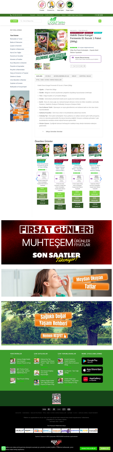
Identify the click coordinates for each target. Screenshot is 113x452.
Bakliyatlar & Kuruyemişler (18, 86)
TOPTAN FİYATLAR (40, 207)
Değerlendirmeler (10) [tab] (61, 76)
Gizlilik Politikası (49, 15)
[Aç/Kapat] (43, 132)
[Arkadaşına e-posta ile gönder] (78, 66)
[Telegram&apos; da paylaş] (84, 66)
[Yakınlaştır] (37, 59)
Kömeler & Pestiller (16, 59)
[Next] (64, 45)
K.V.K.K (58, 15)
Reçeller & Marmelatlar (17, 69)
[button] (37, 179)
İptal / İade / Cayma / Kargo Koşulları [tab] (49, 80)
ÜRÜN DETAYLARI (40, 201)
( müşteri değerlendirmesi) (86, 47)
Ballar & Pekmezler (16, 42)
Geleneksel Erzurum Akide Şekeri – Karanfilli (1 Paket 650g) (58, 168)
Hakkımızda (40, 15)
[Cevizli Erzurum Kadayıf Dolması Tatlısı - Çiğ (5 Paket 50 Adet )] (40, 150)
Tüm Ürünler (14, 35)
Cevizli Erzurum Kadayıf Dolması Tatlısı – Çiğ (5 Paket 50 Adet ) (40, 168)
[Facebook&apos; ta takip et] (95, 15)
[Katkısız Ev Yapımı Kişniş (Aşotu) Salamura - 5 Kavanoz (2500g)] (75, 150)
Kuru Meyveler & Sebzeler (18, 63)
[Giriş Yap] (100, 21)
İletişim (64, 15)
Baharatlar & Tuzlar (16, 39)
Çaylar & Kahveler (16, 46)
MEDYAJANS (60, 436)
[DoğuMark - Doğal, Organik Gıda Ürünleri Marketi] (56, 21)
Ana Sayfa (73, 30)
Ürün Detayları (40, 195)
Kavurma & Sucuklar (16, 56)
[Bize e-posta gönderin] (100, 15)
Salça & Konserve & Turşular (19, 73)
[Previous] (37, 45)
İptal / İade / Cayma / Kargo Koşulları (54, 413)
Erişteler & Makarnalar (17, 49)
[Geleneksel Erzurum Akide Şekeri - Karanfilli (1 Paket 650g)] (58, 150)
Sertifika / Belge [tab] (85, 76)
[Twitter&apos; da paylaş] (74, 66)
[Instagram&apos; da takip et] (96, 15)
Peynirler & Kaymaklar (17, 66)
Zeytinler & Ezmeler (16, 83)
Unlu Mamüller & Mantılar (18, 80)
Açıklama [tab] (39, 76)
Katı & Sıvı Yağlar (15, 52)
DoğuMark (50, 419)
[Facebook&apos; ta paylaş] (71, 66)
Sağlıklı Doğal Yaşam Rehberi (75, 15)
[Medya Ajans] (56, 444)
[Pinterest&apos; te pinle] (81, 66)
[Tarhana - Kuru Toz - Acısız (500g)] (93, 150)
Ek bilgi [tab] (48, 76)
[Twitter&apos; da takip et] (98, 15)
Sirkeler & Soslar (15, 76)
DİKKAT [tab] (74, 76)
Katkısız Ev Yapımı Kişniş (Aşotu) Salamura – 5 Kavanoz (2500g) (75, 168)
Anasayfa (32, 15)
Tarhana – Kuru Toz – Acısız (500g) (93, 166)
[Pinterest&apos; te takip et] (101, 15)
